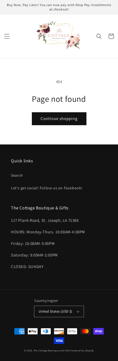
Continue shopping (59, 118)
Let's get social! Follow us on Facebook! (46, 187)
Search (17, 175)
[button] (7, 36)
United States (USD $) (55, 311)
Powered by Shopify (82, 350)
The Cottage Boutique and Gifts (51, 350)
